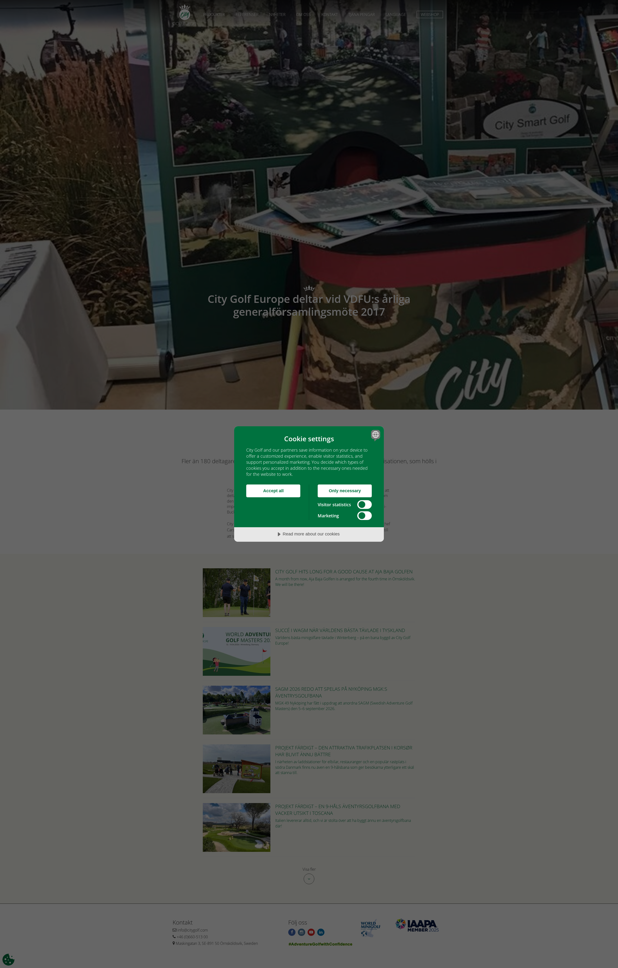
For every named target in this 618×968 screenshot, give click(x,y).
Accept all (273, 490)
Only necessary (345, 490)
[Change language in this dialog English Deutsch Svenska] (375, 435)
